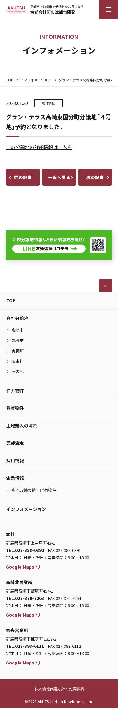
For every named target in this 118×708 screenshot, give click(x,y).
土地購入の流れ (21, 425)
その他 (17, 371)
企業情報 (15, 478)
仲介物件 (15, 390)
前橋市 (17, 340)
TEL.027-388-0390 (25, 550)
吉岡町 (17, 351)
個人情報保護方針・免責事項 (59, 688)
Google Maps (20, 567)
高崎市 (17, 330)
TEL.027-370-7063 (25, 598)
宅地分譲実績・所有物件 (33, 490)
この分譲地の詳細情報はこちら (39, 147)
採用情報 (15, 460)
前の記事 (23, 177)
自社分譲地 (17, 318)
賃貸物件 (15, 408)
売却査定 (15, 443)
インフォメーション (35, 79)
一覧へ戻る (59, 177)
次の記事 (95, 177)
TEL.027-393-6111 (25, 646)
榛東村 (17, 361)
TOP (9, 79)
